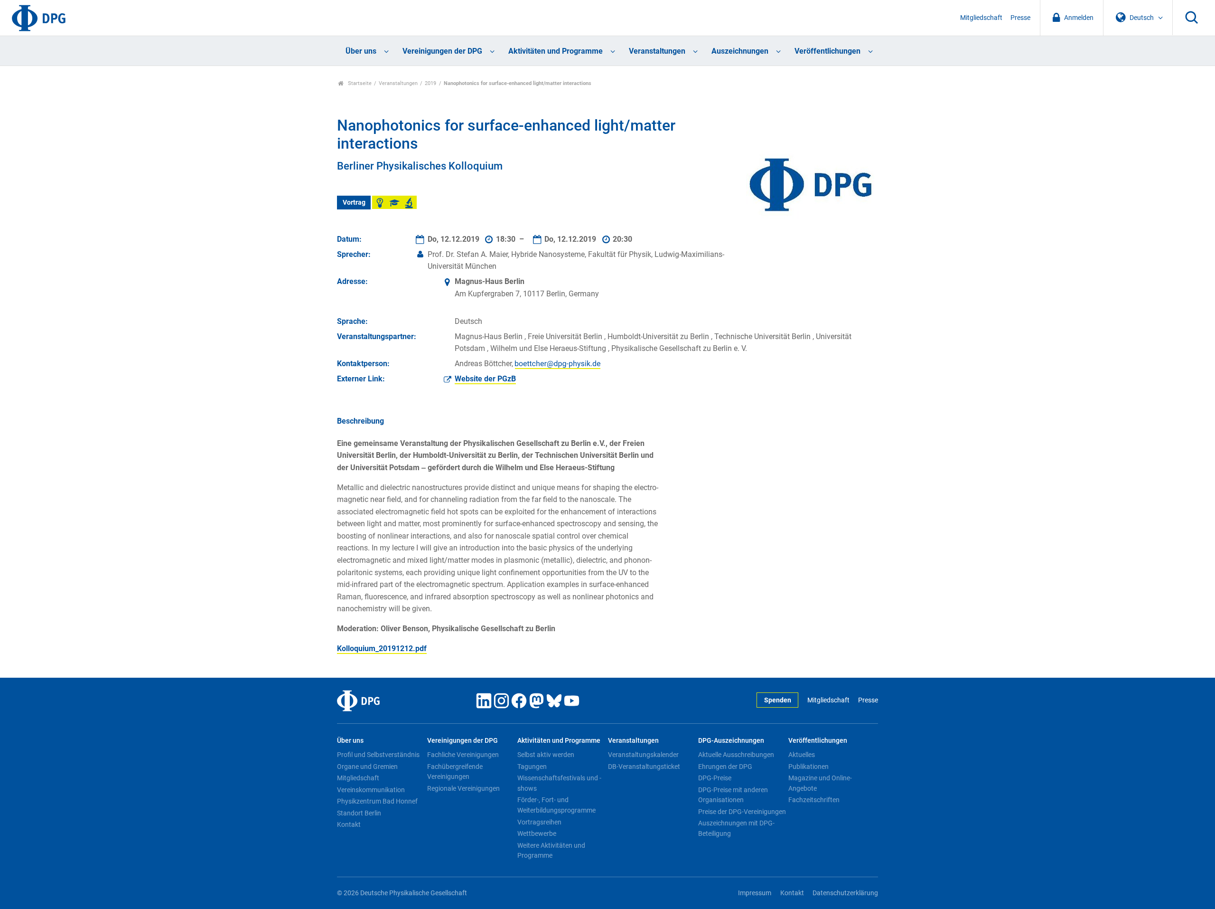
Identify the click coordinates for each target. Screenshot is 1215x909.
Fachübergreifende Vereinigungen (455, 772)
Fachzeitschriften (814, 800)
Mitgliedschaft (981, 18)
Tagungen (532, 766)
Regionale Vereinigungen (463, 788)
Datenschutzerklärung (845, 893)
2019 (430, 83)
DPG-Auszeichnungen (731, 741)
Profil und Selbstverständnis (378, 754)
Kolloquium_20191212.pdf (382, 648)
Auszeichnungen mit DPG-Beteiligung (736, 828)
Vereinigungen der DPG (442, 51)
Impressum (754, 893)
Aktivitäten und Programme (555, 51)
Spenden (777, 700)
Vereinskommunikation (371, 790)
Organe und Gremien (367, 766)
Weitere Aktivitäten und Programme (551, 851)
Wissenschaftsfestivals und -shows (559, 783)
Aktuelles (801, 754)
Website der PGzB (485, 378)
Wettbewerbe (536, 833)
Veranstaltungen (657, 51)
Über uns (361, 51)
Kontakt (349, 824)
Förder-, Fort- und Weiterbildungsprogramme (556, 805)
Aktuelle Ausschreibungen (736, 754)
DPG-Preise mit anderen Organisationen (733, 795)
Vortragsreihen (539, 822)
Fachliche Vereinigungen (463, 754)
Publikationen (808, 766)
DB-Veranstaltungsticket (644, 766)
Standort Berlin (359, 813)
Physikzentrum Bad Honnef (377, 801)
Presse (1020, 18)
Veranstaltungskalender (643, 754)
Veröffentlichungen (827, 51)
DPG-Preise (714, 778)
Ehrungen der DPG (725, 766)
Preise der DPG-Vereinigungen (742, 811)
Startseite (359, 83)
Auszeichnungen (739, 51)
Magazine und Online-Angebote (820, 783)
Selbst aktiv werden (545, 754)
